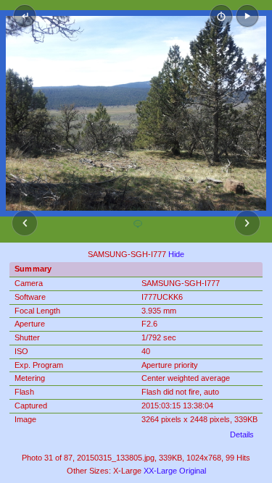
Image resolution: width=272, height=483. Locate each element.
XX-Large (160, 470)
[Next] (247, 223)
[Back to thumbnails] (24, 16)
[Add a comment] (138, 224)
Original (192, 470)
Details (242, 434)
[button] (247, 16)
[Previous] (25, 223)
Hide (176, 254)
